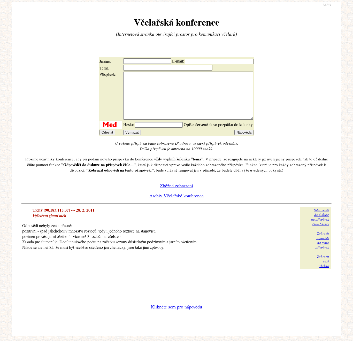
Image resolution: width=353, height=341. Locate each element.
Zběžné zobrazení (176, 185)
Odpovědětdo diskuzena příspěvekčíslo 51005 (320, 217)
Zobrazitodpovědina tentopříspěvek (322, 240)
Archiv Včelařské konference (176, 195)
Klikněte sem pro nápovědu (176, 307)
